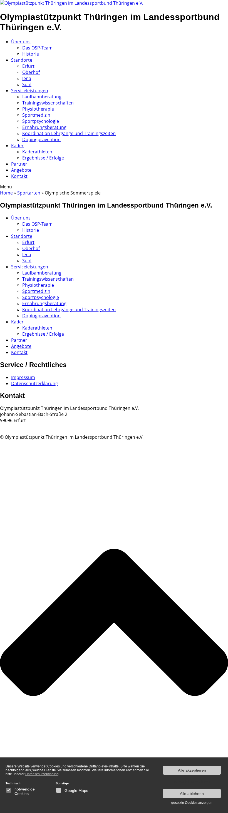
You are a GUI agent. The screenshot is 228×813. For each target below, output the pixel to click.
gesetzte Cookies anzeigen (191, 803)
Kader (17, 146)
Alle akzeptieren (192, 770)
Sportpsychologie (40, 121)
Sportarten (28, 193)
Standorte (21, 60)
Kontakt (19, 176)
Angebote (21, 170)
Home (6, 193)
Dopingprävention (41, 139)
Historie (30, 54)
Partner (19, 164)
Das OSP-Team (37, 48)
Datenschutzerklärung (34, 383)
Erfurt (28, 66)
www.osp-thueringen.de (25, 426)
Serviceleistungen (29, 91)
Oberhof (31, 72)
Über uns (21, 42)
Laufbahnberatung (41, 97)
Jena (26, 78)
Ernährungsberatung (44, 127)
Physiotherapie (38, 109)
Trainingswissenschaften (48, 103)
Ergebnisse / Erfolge (43, 158)
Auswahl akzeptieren (192, 782)
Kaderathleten (37, 152)
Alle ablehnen (192, 793)
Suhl (26, 84)
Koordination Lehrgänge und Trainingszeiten (69, 133)
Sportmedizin (36, 115)
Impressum (23, 377)
